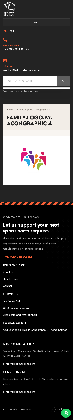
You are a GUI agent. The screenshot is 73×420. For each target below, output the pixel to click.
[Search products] (63, 81)
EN (5, 31)
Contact (7, 286)
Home (10, 109)
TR (12, 31)
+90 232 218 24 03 (17, 257)
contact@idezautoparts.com (19, 364)
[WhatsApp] (66, 413)
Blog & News (10, 279)
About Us (8, 272)
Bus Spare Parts (12, 301)
